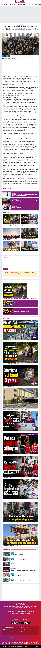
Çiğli (37, 641)
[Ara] (38, 1)
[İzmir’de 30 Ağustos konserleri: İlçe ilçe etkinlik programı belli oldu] (11, 232)
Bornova (28, 641)
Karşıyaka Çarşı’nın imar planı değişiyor (28, 238)
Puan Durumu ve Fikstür (8, 631)
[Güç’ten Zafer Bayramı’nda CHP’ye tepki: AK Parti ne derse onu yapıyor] (29, 219)
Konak (6, 643)
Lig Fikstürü (22, 637)
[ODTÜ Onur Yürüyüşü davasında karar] (20, 44)
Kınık (3, 643)
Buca (32, 641)
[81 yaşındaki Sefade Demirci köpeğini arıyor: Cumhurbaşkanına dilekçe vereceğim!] (11, 219)
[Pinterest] (16, 620)
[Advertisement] (20, 14)
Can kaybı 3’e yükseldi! (17, 554)
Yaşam (24, 4)
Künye (36, 637)
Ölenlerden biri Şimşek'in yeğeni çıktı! (20, 580)
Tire (32, 643)
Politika (11, 4)
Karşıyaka (28, 642)
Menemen (14, 643)
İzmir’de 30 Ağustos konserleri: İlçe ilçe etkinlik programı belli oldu (10, 239)
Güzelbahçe (14, 642)
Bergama (21, 641)
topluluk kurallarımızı (14, 272)
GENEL (12, 558)
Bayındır (13, 641)
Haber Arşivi (24, 633)
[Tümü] (37, 549)
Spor (15, 4)
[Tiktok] (23, 620)
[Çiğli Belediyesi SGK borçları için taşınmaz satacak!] (29, 246)
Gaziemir (9, 642)
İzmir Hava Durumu (26, 627)
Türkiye (28, 4)
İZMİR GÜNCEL (20, 24)
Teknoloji (20, 4)
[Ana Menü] (2, 1)
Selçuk (30, 643)
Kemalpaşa (33, 642)
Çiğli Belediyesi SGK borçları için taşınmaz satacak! (28, 252)
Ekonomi (6, 4)
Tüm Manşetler (25, 631)
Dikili (4, 642)
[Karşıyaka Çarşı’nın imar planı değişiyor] (29, 232)
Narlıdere (18, 643)
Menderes (10, 643)
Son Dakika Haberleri (8, 633)
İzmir (2, 4)
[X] (14, 620)
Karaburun (24, 642)
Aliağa (6, 641)
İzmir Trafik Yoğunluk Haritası (27, 629)
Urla (38, 643)
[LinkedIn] (19, 620)
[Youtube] (21, 620)
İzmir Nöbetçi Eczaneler (8, 627)
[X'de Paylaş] (5, 56)
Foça (6, 642)
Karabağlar (19, 642)
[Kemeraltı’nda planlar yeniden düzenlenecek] (11, 246)
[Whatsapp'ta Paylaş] (7, 56)
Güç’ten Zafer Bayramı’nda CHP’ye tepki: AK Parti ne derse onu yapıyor (29, 225)
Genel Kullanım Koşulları (29, 637)
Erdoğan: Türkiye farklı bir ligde (19, 559)
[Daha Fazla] (9, 56)
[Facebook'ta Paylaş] (3, 56)
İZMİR (3, 641)
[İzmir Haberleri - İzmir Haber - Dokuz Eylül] (20, 1)
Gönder (5, 268)
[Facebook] (12, 620)
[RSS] (29, 620)
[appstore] (15, 623)
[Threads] (25, 620)
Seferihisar (26, 643)
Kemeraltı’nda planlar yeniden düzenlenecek (11, 252)
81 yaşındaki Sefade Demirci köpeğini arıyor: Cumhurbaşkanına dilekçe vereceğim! (11, 225)
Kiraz (37, 642)
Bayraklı (17, 641)
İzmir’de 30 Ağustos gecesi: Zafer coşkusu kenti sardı (23, 570)
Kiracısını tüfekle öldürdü (17, 575)
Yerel (33, 4)
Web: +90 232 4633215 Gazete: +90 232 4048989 (21, 613)
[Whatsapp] (27, 620)
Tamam (37, 646)
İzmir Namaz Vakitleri (8, 629)
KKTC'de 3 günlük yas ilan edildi (19, 564)
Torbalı (35, 643)
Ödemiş (22, 643)
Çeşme (34, 641)
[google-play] (25, 623)
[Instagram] (18, 620)
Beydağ (25, 641)
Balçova (9, 641)
